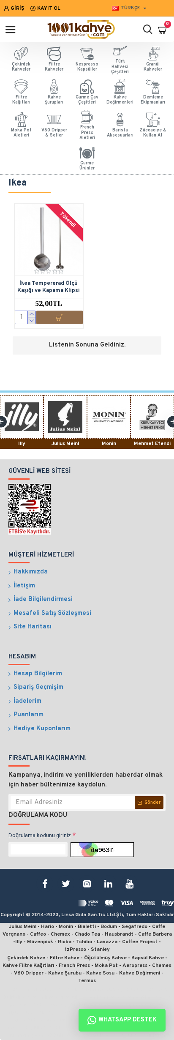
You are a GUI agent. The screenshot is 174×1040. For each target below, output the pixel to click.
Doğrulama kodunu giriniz (39, 836)
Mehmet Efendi (152, 443)
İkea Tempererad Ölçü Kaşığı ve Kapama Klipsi (48, 287)
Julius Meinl (65, 443)
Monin (109, 443)
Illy (21, 443)
